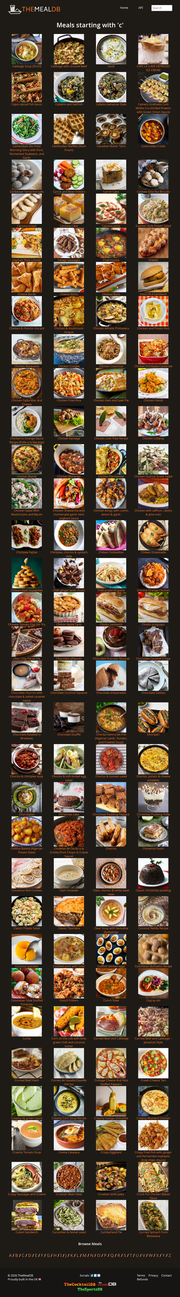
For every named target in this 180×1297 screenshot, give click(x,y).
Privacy (153, 1275)
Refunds (142, 1279)
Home (124, 8)
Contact (166, 1275)
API (141, 8)
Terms (141, 1275)
